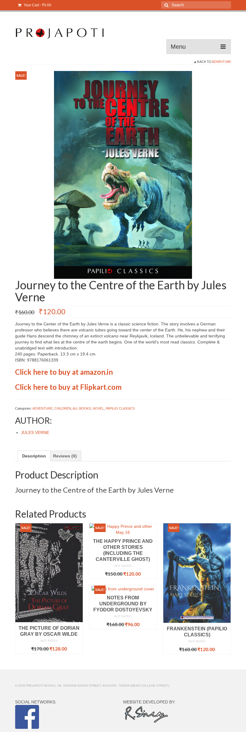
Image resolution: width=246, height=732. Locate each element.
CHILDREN (62, 408)
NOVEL (98, 408)
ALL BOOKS (82, 408)
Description (34, 456)
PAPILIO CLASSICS (120, 408)
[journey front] (123, 174)
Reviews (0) (65, 456)
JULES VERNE (35, 432)
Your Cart (37, 5)
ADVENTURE (221, 61)
